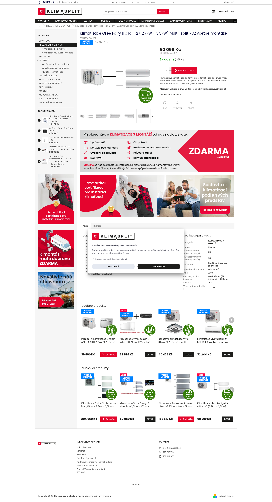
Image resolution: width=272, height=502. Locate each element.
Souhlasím (159, 266)
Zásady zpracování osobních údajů (111, 259)
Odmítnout (124, 253)
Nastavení (113, 266)
